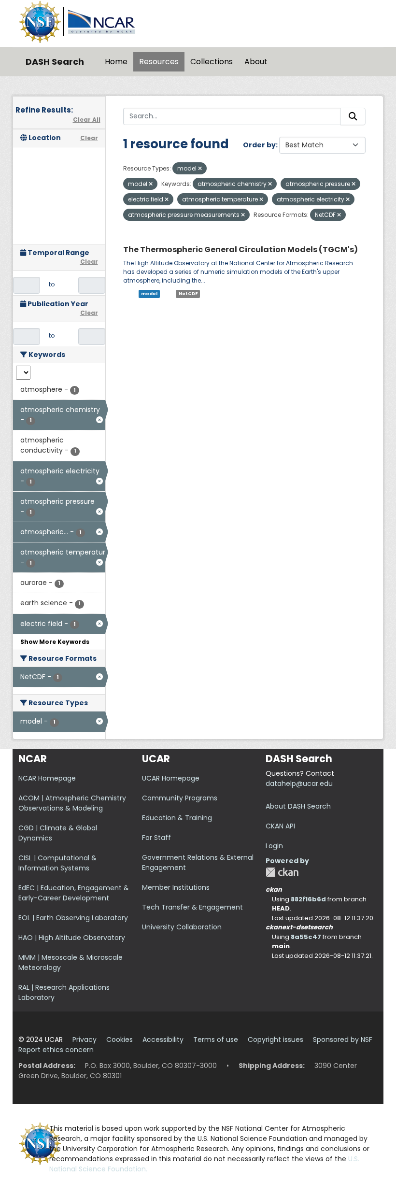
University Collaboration (182, 927)
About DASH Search (298, 806)
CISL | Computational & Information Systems (57, 863)
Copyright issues (275, 1039)
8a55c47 (306, 936)
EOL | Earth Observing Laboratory (73, 918)
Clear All (86, 119)
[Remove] (200, 168)
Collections (211, 61)
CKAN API (280, 826)
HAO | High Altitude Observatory (71, 937)
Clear (89, 138)
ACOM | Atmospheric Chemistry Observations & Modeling (72, 803)
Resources (159, 61)
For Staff (156, 837)
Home (116, 61)
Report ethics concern (56, 1049)
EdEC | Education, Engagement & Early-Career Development (73, 893)
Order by (259, 145)
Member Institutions (176, 887)
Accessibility (163, 1039)
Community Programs (179, 798)
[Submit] (353, 116)
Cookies (119, 1039)
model (149, 294)
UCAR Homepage (170, 778)
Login (274, 846)
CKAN (282, 872)
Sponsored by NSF (342, 1039)
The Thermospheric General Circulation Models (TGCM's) (240, 249)
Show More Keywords (54, 642)
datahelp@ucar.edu (299, 783)
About (256, 61)
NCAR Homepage (47, 778)
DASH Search (55, 62)
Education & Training (177, 818)
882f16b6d (308, 899)
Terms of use (215, 1039)
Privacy (84, 1039)
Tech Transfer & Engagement (192, 907)
